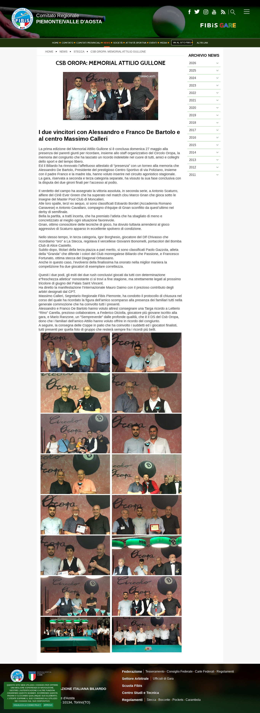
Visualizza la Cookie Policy (27, 705)
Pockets (177, 699)
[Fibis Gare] (212, 25)
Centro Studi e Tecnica (140, 693)
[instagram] (206, 12)
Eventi (153, 42)
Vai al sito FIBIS (182, 42)
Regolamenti (225, 671)
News (107, 42)
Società (118, 42)
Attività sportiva (136, 42)
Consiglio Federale (180, 671)
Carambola (193, 699)
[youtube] (214, 12)
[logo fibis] (21, 30)
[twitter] (197, 12)
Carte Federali (204, 671)
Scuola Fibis (132, 686)
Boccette (164, 699)
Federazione (132, 671)
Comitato (67, 42)
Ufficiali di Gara (163, 678)
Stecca (151, 699)
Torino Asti (146, 76)
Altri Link (202, 42)
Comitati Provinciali (88, 42)
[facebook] (189, 12)
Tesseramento (154, 671)
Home (55, 42)
